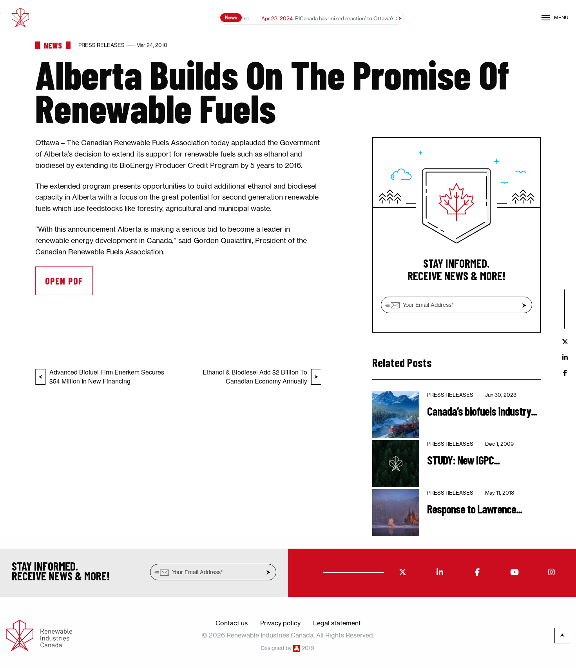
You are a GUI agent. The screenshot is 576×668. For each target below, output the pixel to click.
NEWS (53, 45)
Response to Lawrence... (474, 509)
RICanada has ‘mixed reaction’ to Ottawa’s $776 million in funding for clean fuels (365, 18)
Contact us (232, 623)
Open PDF (64, 280)
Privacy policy (280, 623)
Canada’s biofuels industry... (482, 411)
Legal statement (337, 623)
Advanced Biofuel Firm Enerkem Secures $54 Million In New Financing (106, 376)
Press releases (101, 45)
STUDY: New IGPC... (463, 460)
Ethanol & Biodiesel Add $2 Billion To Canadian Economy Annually (255, 376)
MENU (561, 17)
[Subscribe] (524, 305)
